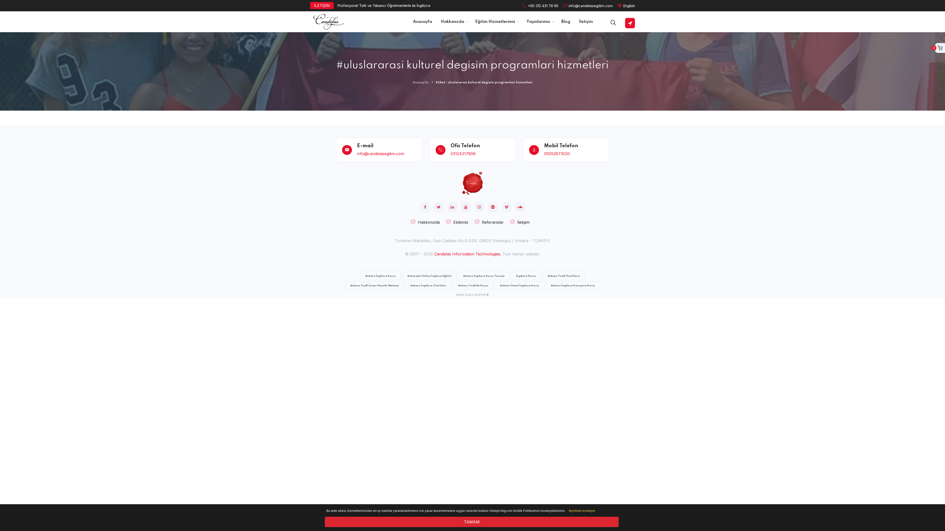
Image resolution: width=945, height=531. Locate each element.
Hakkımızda (429, 222)
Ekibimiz (460, 222)
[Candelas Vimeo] (506, 207)
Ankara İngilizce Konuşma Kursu (573, 285)
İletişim (523, 222)
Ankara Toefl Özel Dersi (564, 276)
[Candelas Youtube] (466, 207)
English (629, 5)
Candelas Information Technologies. (467, 253)
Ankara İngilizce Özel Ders (428, 285)
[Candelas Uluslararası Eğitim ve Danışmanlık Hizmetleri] (472, 182)
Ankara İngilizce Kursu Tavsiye (483, 276)
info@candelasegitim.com (591, 5)
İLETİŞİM (322, 5)
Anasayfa (420, 82)
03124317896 (463, 153)
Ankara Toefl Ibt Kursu (473, 285)
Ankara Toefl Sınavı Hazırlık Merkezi (374, 285)
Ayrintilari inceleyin (582, 511)
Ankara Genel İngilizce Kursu (519, 285)
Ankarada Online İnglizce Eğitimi (429, 276)
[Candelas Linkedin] (452, 207)
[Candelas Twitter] (439, 207)
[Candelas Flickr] (493, 207)
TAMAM (472, 521)
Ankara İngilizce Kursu (380, 276)
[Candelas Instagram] (479, 207)
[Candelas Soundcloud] (520, 207)
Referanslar (493, 222)
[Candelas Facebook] (425, 207)
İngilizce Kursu (526, 276)
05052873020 (557, 153)
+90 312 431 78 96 (543, 5)
